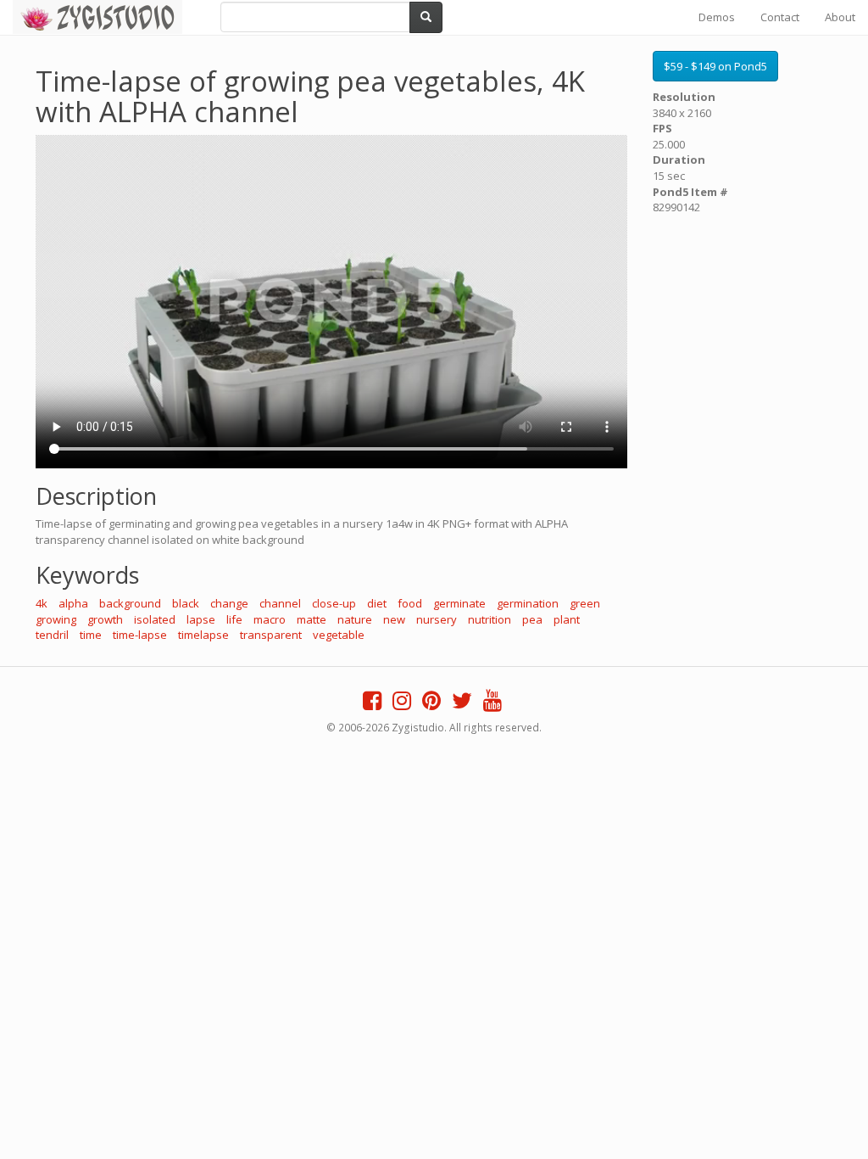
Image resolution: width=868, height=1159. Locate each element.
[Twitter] (462, 704)
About (840, 17)
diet (377, 603)
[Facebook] (372, 704)
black (185, 603)
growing (56, 619)
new (394, 619)
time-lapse (140, 634)
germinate (459, 603)
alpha (73, 603)
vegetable (338, 634)
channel (280, 603)
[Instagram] (401, 704)
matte (311, 619)
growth (105, 619)
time (91, 634)
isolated (154, 619)
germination (528, 603)
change (229, 603)
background (130, 603)
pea (532, 619)
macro (269, 619)
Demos (716, 17)
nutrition (489, 619)
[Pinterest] (431, 704)
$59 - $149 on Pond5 (715, 66)
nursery (436, 619)
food (410, 603)
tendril (52, 634)
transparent (271, 634)
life (234, 619)
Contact (779, 17)
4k (41, 603)
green (585, 603)
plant (567, 619)
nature (354, 619)
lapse (200, 619)
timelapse (203, 634)
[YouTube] (492, 704)
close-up (334, 603)
